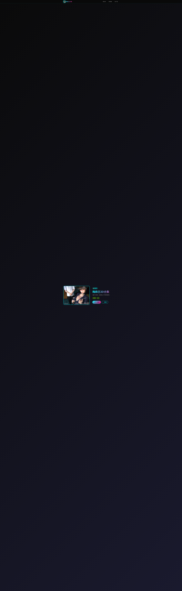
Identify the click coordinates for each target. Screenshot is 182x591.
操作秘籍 (110, 1)
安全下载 (116, 1)
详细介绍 (104, 1)
